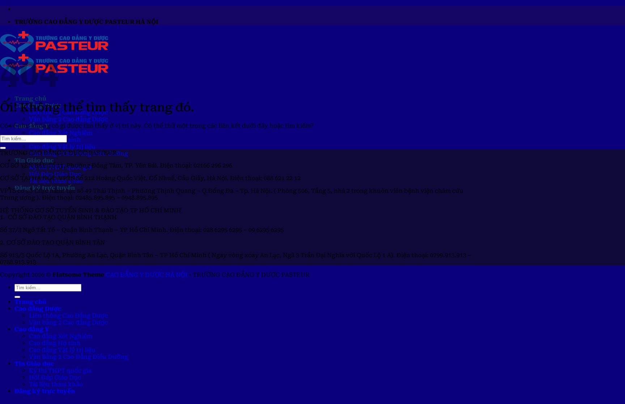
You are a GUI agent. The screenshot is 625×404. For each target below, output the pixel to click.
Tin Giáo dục (34, 160)
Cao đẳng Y (31, 329)
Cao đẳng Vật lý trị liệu (62, 146)
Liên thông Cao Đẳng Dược (68, 315)
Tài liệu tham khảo (56, 384)
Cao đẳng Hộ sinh (55, 343)
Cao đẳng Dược (37, 308)
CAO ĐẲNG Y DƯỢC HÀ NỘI (146, 274)
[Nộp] (3, 148)
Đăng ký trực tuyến (44, 391)
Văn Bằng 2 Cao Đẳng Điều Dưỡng (78, 356)
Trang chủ (30, 98)
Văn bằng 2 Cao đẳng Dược (68, 119)
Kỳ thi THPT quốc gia (60, 370)
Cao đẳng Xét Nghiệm (60, 132)
